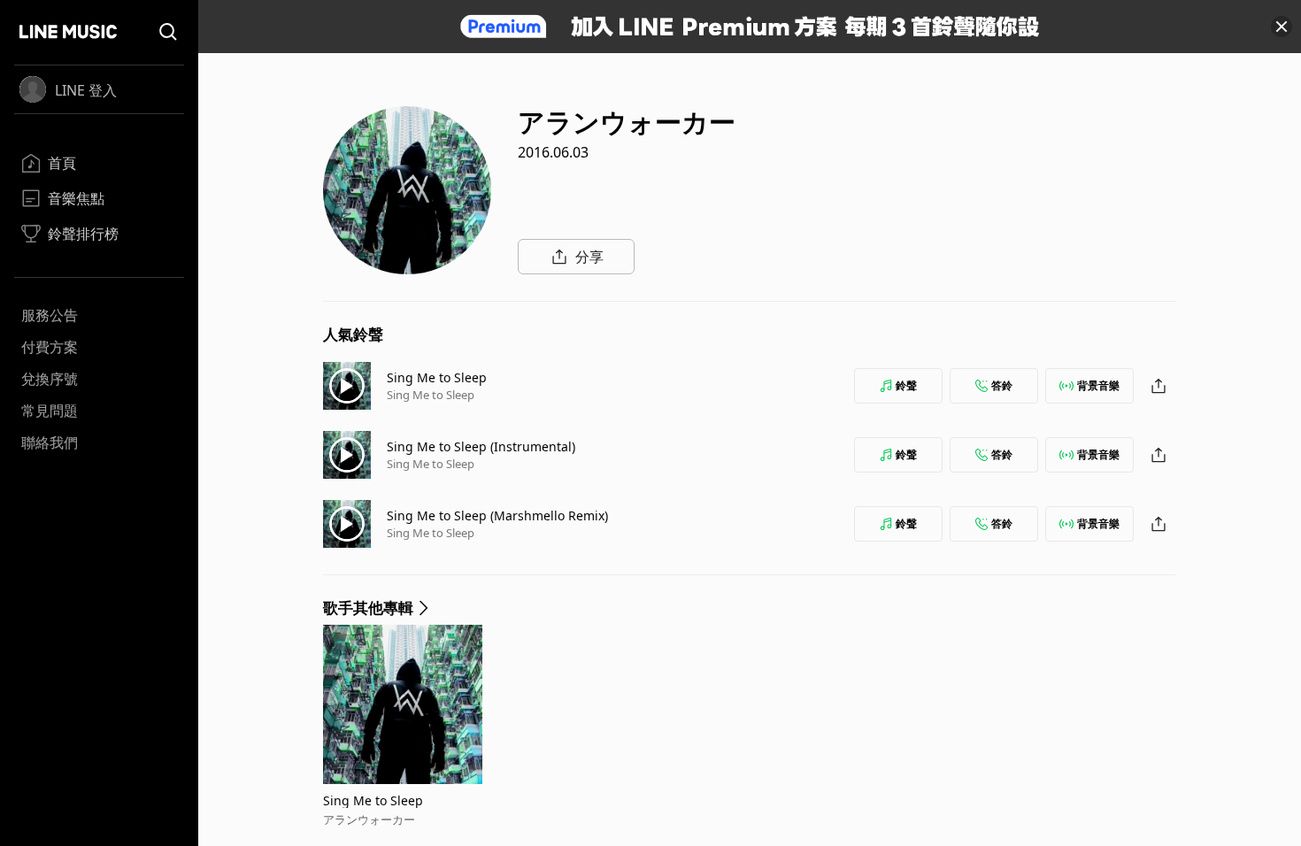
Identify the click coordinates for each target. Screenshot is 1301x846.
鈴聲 (906, 385)
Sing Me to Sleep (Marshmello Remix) (497, 515)
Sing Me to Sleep (437, 377)
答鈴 (1001, 385)
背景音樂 (1098, 385)
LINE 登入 (86, 90)
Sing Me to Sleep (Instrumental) (481, 446)
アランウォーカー (369, 819)
